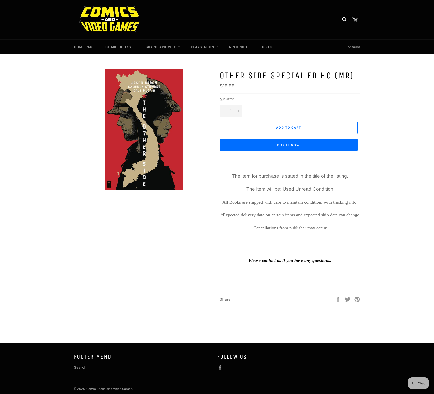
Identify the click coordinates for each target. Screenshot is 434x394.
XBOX (267, 47)
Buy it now (288, 145)
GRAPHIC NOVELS (162, 47)
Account (354, 47)
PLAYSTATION (203, 47)
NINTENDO (238, 47)
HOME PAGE (84, 47)
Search (80, 367)
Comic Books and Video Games (109, 389)
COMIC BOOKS (118, 47)
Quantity (227, 99)
